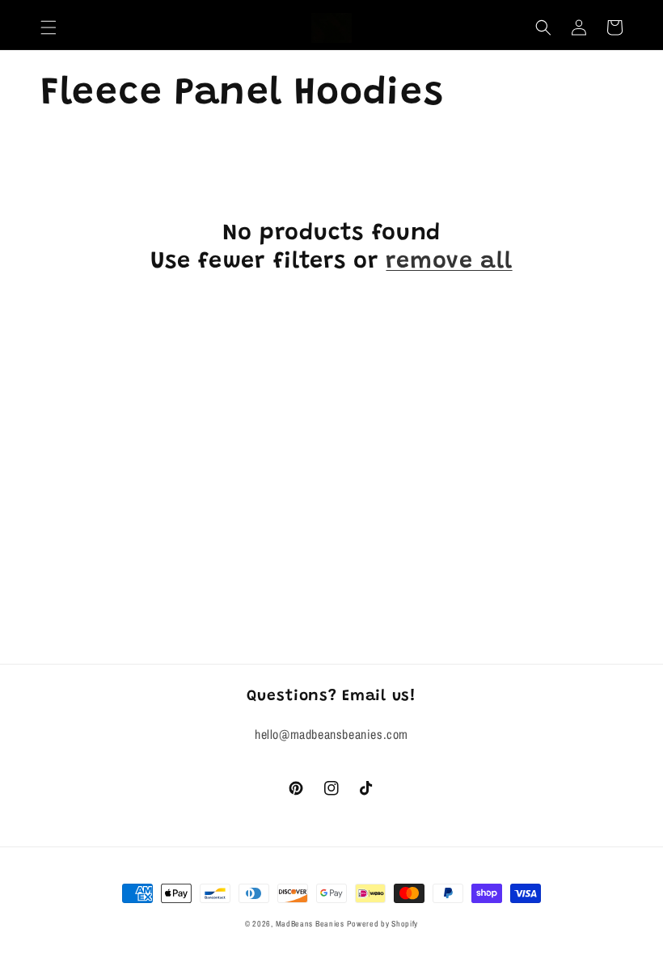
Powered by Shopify (382, 923)
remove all (449, 262)
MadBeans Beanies (310, 923)
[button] (48, 27)
